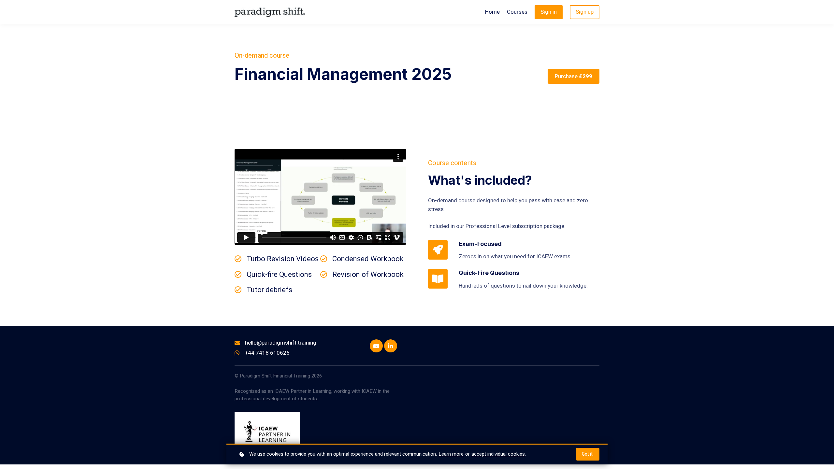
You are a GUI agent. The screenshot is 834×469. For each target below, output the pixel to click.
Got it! (588, 454)
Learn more (451, 454)
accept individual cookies (498, 454)
